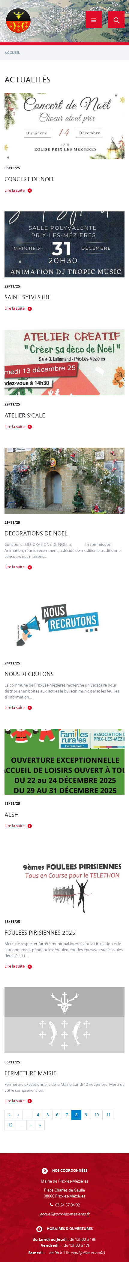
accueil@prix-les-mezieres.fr (64, 1214)
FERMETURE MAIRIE (30, 1073)
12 (10, 1125)
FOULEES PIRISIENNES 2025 (39, 932)
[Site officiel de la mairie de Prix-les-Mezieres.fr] (18, 21)
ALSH (11, 814)
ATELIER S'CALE (24, 415)
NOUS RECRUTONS (29, 674)
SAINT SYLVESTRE (27, 297)
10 (96, 1115)
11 (108, 1115)
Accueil (12, 52)
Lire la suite (14, 190)
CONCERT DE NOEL (29, 179)
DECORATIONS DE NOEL (36, 533)
